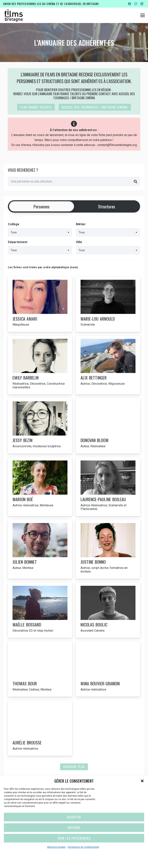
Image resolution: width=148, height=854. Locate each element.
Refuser (74, 827)
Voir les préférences (74, 838)
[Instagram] (136, 4)
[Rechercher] (135, 181)
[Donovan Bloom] (108, 425)
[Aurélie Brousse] (40, 728)
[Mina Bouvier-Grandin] (108, 669)
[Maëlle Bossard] (40, 610)
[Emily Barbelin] (40, 365)
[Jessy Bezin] (40, 425)
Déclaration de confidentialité (83, 847)
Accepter (74, 817)
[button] (142, 781)
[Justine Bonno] (108, 549)
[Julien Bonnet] (40, 549)
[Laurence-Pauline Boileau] (108, 486)
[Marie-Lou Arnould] (108, 304)
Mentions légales (56, 847)
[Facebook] (129, 4)
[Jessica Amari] (40, 304)
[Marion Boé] (40, 486)
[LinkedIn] (142, 4)
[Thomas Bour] (40, 669)
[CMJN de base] (13, 15)
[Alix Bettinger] (108, 365)
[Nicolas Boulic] (108, 610)
